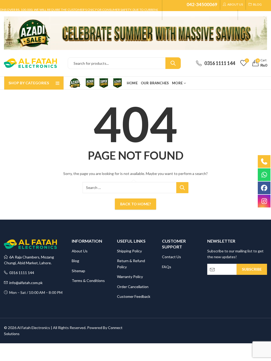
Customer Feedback (133, 296)
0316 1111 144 (21, 272)
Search (173, 63)
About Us (80, 251)
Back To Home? (135, 204)
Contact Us (171, 256)
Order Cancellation (132, 286)
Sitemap (78, 271)
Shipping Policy (129, 251)
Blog (75, 260)
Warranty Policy (130, 276)
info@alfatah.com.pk (25, 282)
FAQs (166, 267)
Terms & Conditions (88, 280)
